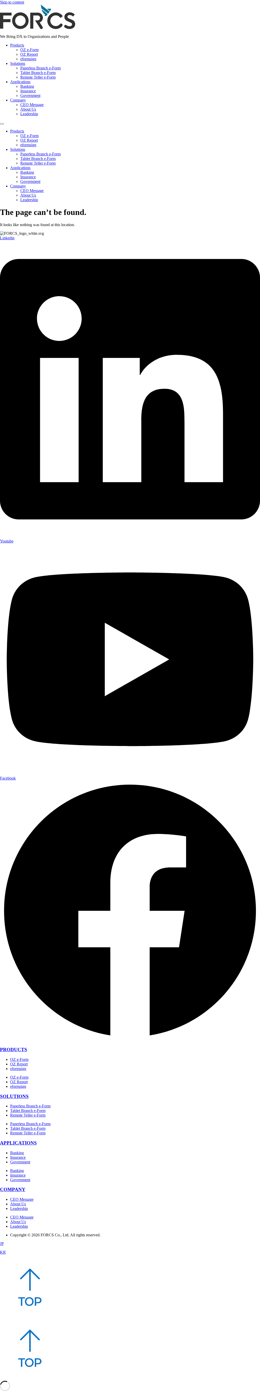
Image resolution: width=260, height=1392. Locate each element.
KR (3, 1252)
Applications (20, 82)
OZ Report (29, 54)
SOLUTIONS (14, 1096)
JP (2, 1243)
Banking (27, 86)
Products (17, 45)
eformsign (28, 59)
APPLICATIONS (18, 1143)
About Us (28, 109)
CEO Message (32, 104)
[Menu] (2, 124)
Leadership (29, 114)
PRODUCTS (13, 1049)
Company (18, 100)
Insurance (28, 91)
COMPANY (12, 1189)
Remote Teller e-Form (38, 77)
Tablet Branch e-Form (38, 72)
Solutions (17, 63)
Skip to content (12, 2)
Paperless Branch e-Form (40, 68)
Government (30, 95)
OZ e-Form (29, 50)
